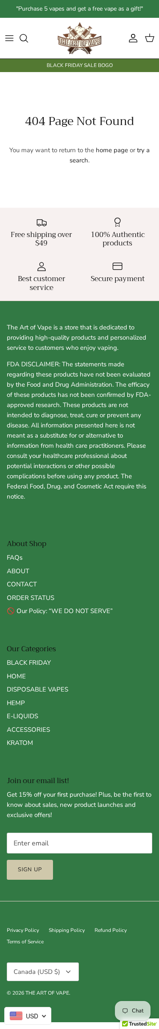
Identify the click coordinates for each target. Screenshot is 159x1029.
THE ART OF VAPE (47, 993)
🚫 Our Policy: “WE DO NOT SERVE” (60, 611)
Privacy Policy (23, 930)
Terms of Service (25, 941)
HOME (16, 676)
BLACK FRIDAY (29, 662)
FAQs (14, 557)
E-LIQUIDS (22, 716)
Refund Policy (111, 930)
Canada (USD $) (37, 972)
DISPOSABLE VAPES (37, 689)
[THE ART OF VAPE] (79, 38)
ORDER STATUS (30, 598)
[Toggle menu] (9, 38)
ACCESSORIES (28, 729)
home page (112, 150)
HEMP (16, 703)
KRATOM (20, 743)
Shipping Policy (67, 930)
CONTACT (22, 584)
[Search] (28, 38)
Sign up (30, 869)
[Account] (131, 38)
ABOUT (18, 571)
